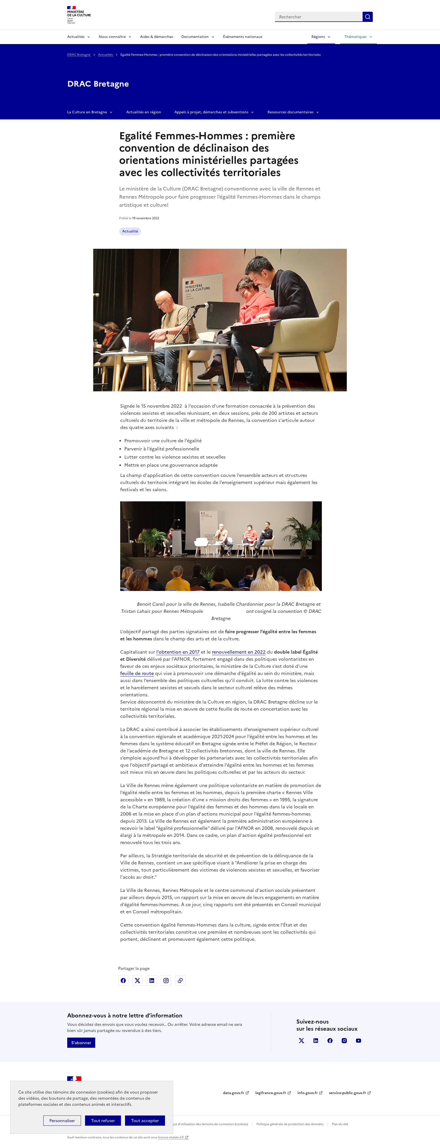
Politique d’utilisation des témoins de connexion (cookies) (206, 1124)
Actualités (76, 36)
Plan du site (340, 1124)
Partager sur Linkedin (152, 980)
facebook (330, 1041)
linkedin (316, 1041)
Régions (318, 36)
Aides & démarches (156, 36)
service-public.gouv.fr (347, 1093)
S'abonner (81, 1043)
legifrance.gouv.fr (270, 1093)
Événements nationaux (242, 36)
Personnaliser (62, 1121)
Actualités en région (143, 112)
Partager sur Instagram (166, 980)
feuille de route (137, 673)
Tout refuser (103, 1121)
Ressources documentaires (290, 112)
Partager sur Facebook (123, 980)
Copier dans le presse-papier (180, 980)
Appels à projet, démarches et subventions (211, 112)
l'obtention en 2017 (178, 652)
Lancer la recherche (368, 17)
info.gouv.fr (307, 1093)
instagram (344, 1041)
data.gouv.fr (233, 1093)
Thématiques (355, 36)
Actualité (130, 231)
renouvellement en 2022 (239, 652)
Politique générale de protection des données (289, 1124)
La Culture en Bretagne (87, 112)
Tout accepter (145, 1121)
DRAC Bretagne (79, 54)
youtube (358, 1041)
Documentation (195, 36)
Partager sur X (137, 980)
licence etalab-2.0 (171, 1137)
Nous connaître (112, 36)
